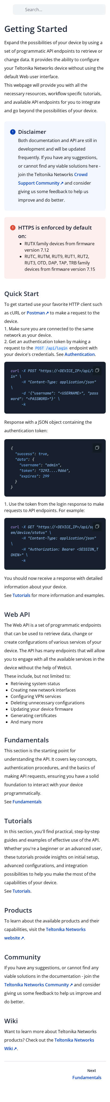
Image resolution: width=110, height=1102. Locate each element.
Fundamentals (27, 802)
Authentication (80, 354)
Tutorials (21, 595)
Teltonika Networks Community (36, 985)
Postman (36, 313)
